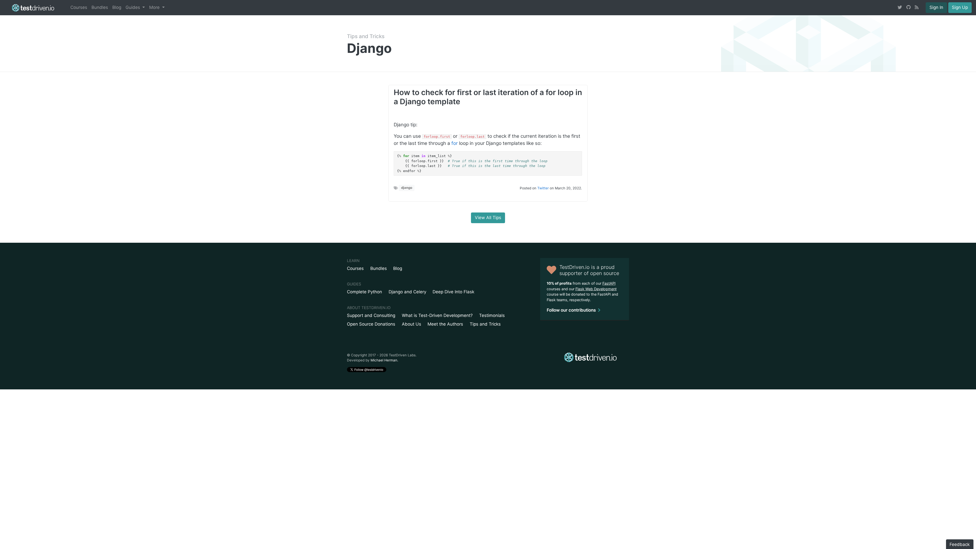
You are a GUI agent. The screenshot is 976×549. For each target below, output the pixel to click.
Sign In (936, 7)
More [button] (155, 7)
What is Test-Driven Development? (437, 315)
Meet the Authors (445, 324)
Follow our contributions (571, 310)
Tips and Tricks (366, 36)
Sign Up (960, 7)
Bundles (100, 7)
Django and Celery (407, 291)
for (454, 143)
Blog (116, 7)
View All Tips (488, 217)
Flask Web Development (596, 289)
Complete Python (364, 291)
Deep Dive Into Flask (453, 291)
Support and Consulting (371, 315)
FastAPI (609, 283)
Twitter (543, 188)
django (406, 188)
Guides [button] (133, 7)
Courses (78, 7)
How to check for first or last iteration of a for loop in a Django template (488, 97)
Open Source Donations (371, 324)
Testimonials (492, 315)
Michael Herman (384, 360)
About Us (411, 324)
